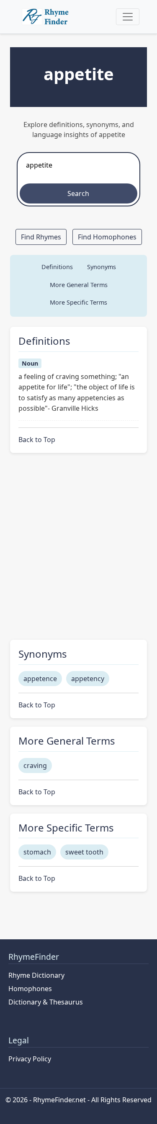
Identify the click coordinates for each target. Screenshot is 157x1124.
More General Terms (79, 285)
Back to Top (36, 439)
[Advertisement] (78, 551)
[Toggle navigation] (127, 16)
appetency (87, 678)
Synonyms (101, 267)
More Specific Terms (78, 302)
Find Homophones (107, 237)
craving (35, 765)
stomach (37, 852)
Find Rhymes (41, 237)
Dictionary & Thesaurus (45, 1002)
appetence (40, 678)
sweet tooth (84, 852)
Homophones (30, 988)
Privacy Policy (29, 1058)
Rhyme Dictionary (36, 975)
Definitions (57, 267)
